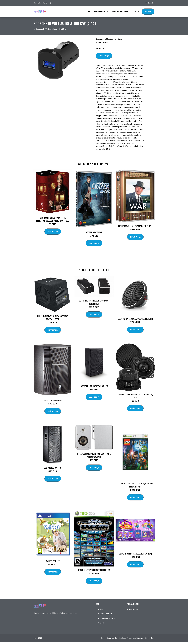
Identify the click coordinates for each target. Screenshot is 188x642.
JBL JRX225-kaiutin (52, 467)
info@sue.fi (149, 3)
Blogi (137, 11)
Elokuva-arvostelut (121, 11)
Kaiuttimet (118, 39)
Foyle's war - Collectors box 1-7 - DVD (135, 226)
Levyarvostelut (100, 11)
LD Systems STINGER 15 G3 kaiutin (94, 386)
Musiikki (109, 39)
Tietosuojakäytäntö (135, 638)
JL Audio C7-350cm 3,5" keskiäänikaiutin (135, 318)
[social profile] (50, 3)
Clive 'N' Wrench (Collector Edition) (135, 553)
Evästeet (122, 638)
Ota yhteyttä (112, 638)
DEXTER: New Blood (94, 232)
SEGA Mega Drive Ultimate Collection (94, 570)
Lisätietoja (104, 56)
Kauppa (148, 11)
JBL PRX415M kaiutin (53, 400)
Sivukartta (149, 638)
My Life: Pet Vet (53, 561)
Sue (88, 11)
